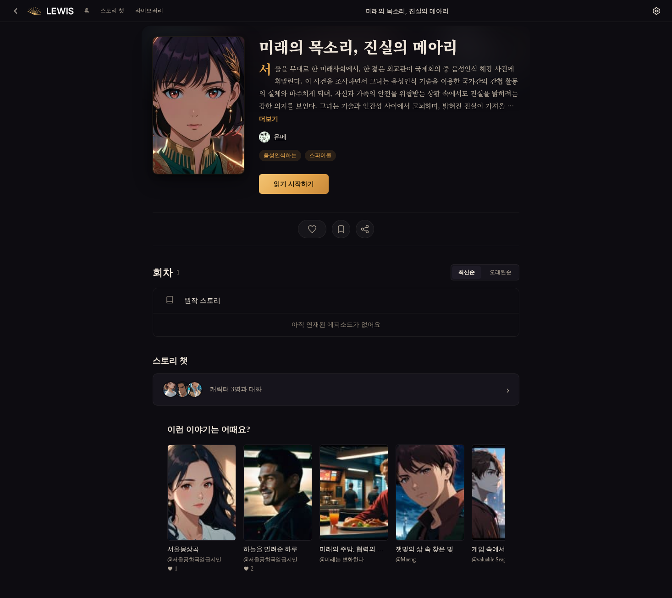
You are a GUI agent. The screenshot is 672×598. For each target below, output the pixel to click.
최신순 (466, 272)
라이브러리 (149, 10)
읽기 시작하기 (294, 183)
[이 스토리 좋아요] (312, 229)
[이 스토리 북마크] (341, 229)
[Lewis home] (51, 11)
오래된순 (501, 272)
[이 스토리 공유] (365, 229)
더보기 (268, 118)
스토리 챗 (112, 10)
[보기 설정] (656, 11)
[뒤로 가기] (16, 11)
